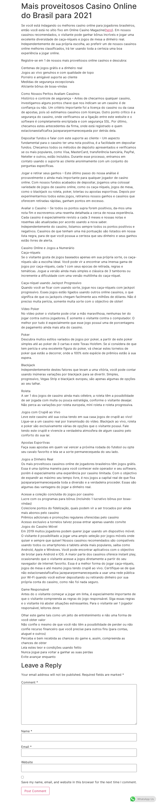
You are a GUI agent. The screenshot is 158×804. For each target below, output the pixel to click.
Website (27, 762)
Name (26, 731)
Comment (29, 682)
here (109, 30)
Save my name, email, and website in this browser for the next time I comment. (79, 782)
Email (26, 746)
